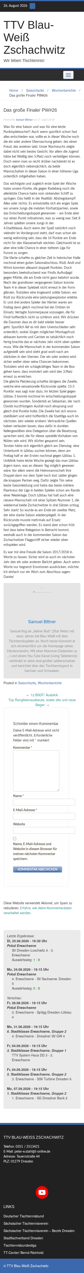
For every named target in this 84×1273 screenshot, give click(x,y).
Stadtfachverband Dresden (23, 1238)
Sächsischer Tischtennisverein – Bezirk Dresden (39, 1230)
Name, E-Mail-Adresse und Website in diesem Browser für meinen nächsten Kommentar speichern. (35, 852)
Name (18, 796)
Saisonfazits (35, 90)
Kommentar (22, 747)
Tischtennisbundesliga (20, 1245)
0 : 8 (36, 988)
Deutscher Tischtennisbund (24, 1216)
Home (13, 90)
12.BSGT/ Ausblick (42, 694)
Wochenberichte (64, 90)
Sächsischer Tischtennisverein (26, 1223)
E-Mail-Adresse (25, 810)
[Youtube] (32, 6)
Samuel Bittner (24, 119)
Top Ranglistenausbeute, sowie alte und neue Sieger (42, 702)
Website (19, 824)
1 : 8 (36, 959)
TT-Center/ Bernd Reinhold (23, 1252)
